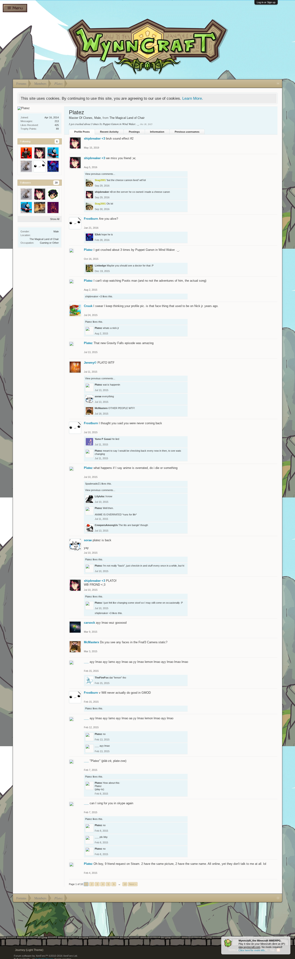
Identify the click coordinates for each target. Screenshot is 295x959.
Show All (54, 219)
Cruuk (88, 306)
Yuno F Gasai (103, 439)
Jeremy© (90, 362)
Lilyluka (99, 496)
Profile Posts (82, 131)
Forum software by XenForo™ (46, 955)
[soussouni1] (26, 153)
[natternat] (39, 207)
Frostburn (91, 218)
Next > (132, 884)
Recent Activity (109, 131)
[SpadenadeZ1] (53, 207)
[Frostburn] (39, 166)
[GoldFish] (26, 166)
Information (157, 131)
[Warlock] (53, 153)
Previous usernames (187, 131)
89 (57, 128)
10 (125, 884)
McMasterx (101, 408)
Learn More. (192, 98)
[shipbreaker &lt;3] (39, 153)
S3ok (98, 234)
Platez (88, 249)
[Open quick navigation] (278, 83)
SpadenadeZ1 (93, 483)
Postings (134, 131)
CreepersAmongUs (106, 525)
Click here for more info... (253, 950)
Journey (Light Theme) (29, 950)
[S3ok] (53, 166)
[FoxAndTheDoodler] (53, 194)
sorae (98, 396)
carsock (89, 622)
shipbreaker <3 (94, 138)
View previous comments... (100, 174)
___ (86, 662)
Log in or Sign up (266, 2)
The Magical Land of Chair (44, 239)
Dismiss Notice (287, 939)
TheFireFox (102, 677)
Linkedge (100, 265)
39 (56, 182)
